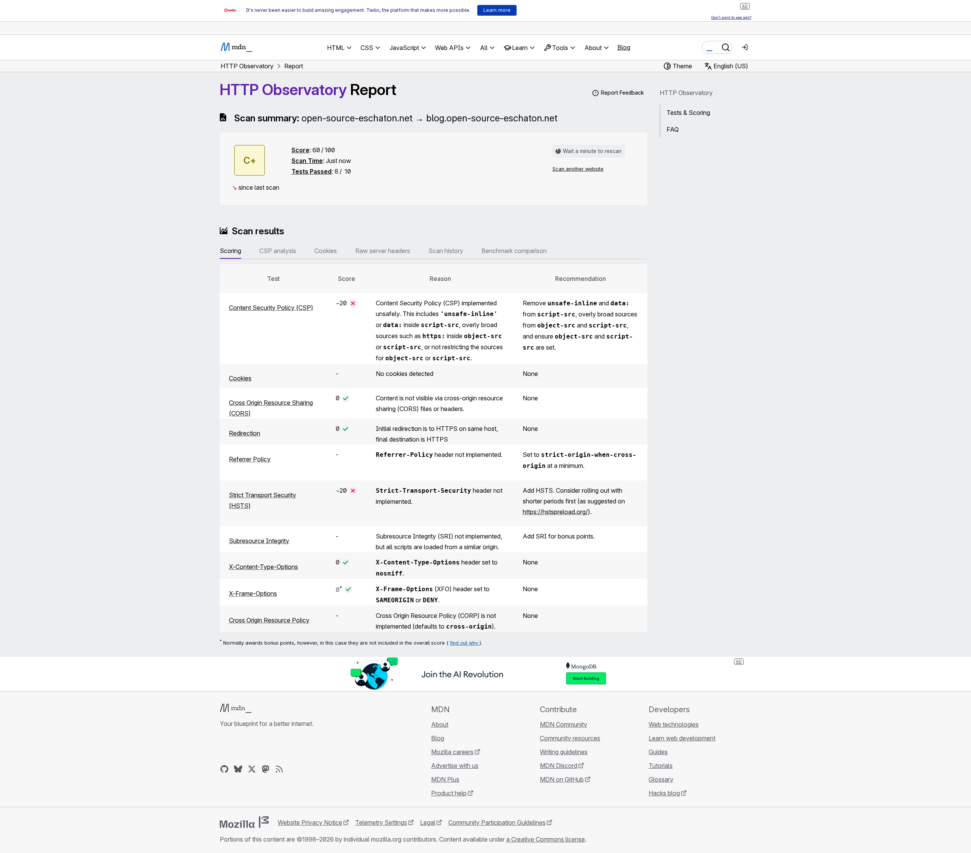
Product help (449, 793)
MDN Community (563, 724)
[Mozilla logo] (244, 822)
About (439, 724)
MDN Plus (445, 779)
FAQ (673, 129)
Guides (658, 752)
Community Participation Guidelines (497, 822)
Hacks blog (664, 793)
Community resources (570, 738)
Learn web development (682, 738)
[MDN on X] (251, 769)
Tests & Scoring (688, 112)
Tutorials (661, 765)
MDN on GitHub (562, 779)
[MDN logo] (235, 708)
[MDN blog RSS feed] (279, 769)
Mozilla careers (452, 752)
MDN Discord (558, 765)
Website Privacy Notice (310, 822)
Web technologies (674, 724)
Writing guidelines (564, 752)
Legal (427, 822)
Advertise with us (454, 765)
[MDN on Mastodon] (265, 769)
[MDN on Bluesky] (238, 769)
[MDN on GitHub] (224, 769)
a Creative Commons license (545, 839)
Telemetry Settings (381, 822)
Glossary (661, 779)
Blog (623, 47)
